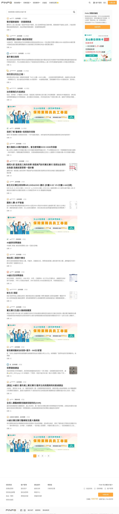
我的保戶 (24, 488)
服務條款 (37, 510)
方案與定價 (51, 488)
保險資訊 (9, 485)
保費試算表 (9, 488)
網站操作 (37, 485)
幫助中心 (37, 492)
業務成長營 (24, 496)
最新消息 (37, 488)
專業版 (50, 485)
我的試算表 (24, 492)
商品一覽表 (9, 496)
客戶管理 (24, 485)
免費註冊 (112, 3)
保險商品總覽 (10, 492)
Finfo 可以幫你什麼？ (106, 485)
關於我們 (30, 510)
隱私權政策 (46, 510)
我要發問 (97, 27)
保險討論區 (9, 500)
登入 (104, 3)
